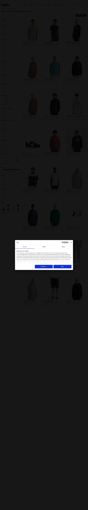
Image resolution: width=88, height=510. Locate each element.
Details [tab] (44, 246)
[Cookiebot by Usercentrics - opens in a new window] (62, 243)
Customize (43, 266)
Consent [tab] (25, 246)
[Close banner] (71, 242)
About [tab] (63, 246)
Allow (62, 266)
